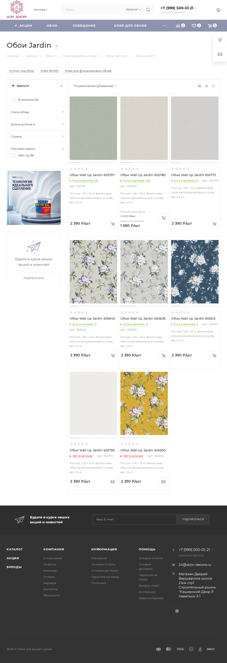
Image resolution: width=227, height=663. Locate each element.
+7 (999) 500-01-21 (176, 8)
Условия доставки (104, 570)
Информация (104, 549)
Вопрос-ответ (149, 585)
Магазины (99, 558)
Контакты (50, 589)
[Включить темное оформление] (205, 10)
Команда (50, 570)
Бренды (14, 567)
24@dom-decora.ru (195, 565)
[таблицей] (213, 86)
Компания (53, 549)
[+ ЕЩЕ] (165, 25)
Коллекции (147, 592)
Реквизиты (51, 595)
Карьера (49, 583)
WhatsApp (177, 611)
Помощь (147, 549)
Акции (13, 558)
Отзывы (49, 576)
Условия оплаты (103, 564)
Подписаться (193, 519)
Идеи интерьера (151, 598)
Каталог (15, 549)
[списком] (206, 86)
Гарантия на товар (105, 576)
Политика (98, 583)
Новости (49, 564)
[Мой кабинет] (218, 10)
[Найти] (148, 9)
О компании (52, 558)
